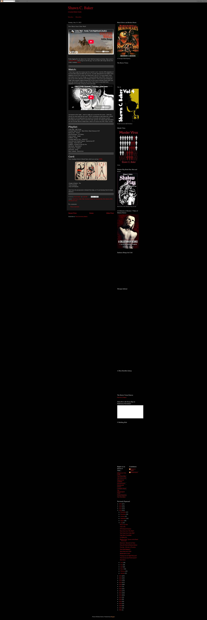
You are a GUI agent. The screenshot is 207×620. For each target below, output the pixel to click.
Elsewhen (70, 17)
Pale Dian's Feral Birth (125, 535)
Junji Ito (98, 199)
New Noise (122, 560)
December (123, 512)
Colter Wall (81, 199)
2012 (120, 597)
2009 (120, 603)
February (122, 571)
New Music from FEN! (125, 551)
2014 (120, 592)
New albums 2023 (107, 199)
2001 (120, 610)
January (122, 573)
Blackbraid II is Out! (125, 553)
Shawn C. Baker (80, 7)
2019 (120, 582)
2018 (120, 584)
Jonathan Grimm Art (90, 199)
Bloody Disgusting (121, 495)
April (121, 566)
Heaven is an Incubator (120, 480)
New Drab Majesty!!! (125, 549)
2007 (120, 607)
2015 (120, 590)
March (122, 569)
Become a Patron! (121, 397)
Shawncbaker (134, 472)
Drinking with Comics (120, 486)
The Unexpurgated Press (121, 492)
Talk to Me (122, 526)
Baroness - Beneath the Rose (127, 543)
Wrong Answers (121, 483)
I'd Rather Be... (124, 537)
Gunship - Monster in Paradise (128, 547)
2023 (120, 510)
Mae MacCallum (121, 497)
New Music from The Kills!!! (127, 531)
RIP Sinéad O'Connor (125, 528)
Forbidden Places (121, 488)
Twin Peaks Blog (121, 476)
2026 (120, 504)
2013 (120, 595)
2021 (120, 578)
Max (101, 199)
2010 (120, 601)
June (121, 562)
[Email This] (91, 197)
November (123, 514)
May (121, 564)
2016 (120, 588)
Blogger (113, 616)
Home (91, 213)
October (122, 516)
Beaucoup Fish (124, 524)
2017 (120, 586)
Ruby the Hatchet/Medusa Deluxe (128, 545)
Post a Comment (74, 206)
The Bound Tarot (72, 200)
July (121, 522)
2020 (120, 580)
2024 (120, 508)
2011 (120, 599)
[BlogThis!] (93, 197)
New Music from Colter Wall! (127, 533)
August (122, 520)
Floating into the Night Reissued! (128, 555)
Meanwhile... (79, 17)
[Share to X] (94, 197)
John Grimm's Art (121, 478)
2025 (120, 506)
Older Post (110, 213)
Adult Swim (75, 199)
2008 (120, 605)
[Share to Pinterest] (98, 197)
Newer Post (72, 213)
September (123, 518)
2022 (120, 576)
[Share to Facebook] (96, 197)
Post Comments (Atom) (81, 216)
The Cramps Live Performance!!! (128, 557)
